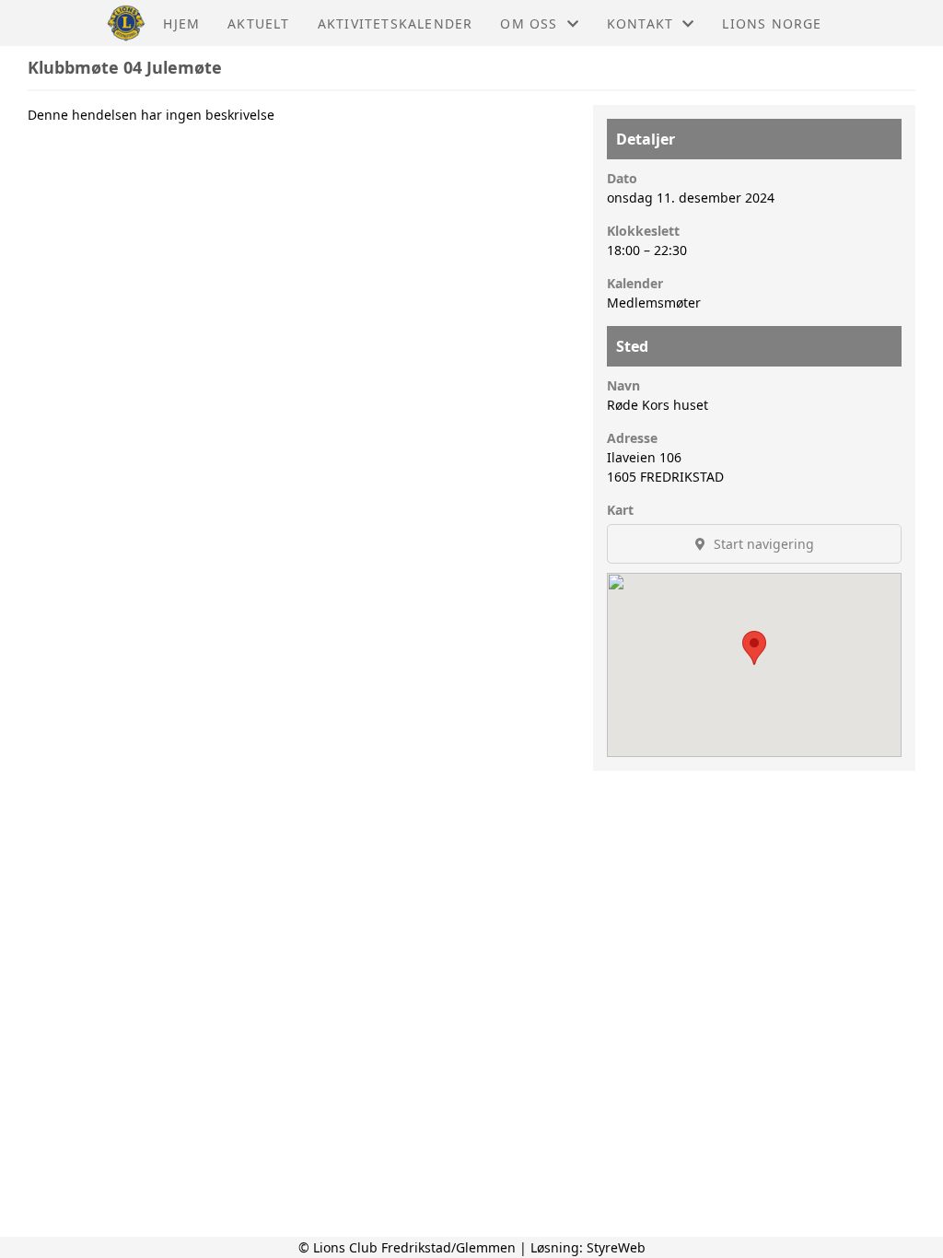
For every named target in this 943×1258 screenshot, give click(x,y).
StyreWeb (616, 1247)
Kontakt (640, 23)
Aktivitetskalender (395, 23)
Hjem (181, 23)
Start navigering (762, 544)
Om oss (528, 23)
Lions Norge (771, 23)
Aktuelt (258, 23)
